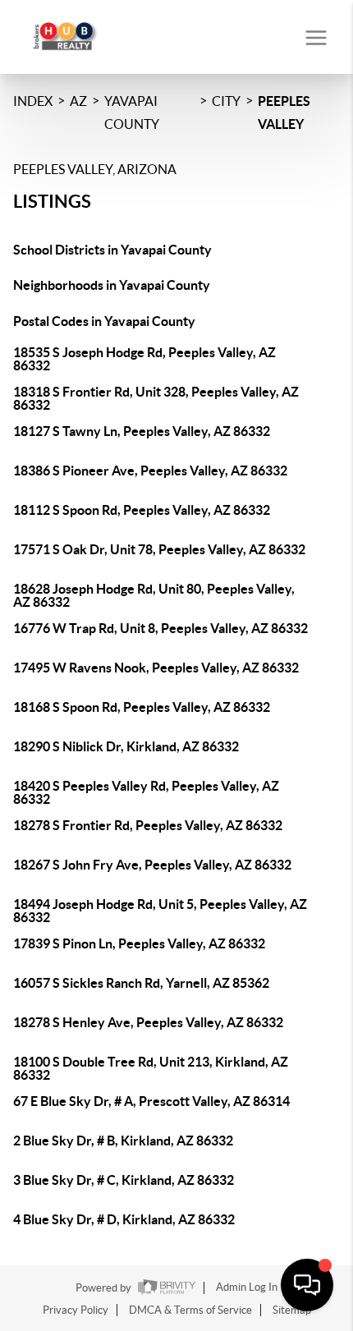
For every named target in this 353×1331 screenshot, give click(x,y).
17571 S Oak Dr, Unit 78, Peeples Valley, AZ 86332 (159, 549)
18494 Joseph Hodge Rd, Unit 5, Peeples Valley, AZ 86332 (160, 910)
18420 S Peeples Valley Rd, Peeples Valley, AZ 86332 (146, 792)
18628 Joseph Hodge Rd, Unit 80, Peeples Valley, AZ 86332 (154, 595)
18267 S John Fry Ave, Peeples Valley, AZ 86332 (152, 864)
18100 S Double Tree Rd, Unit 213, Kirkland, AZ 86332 (150, 1068)
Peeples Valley (284, 112)
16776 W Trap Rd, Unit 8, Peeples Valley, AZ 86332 (160, 628)
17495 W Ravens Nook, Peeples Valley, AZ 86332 (156, 667)
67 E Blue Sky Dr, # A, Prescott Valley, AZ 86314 (151, 1101)
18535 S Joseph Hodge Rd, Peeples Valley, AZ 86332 (144, 359)
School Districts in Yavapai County (112, 249)
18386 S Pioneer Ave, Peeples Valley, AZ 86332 (150, 470)
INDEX (33, 101)
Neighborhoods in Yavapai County (111, 285)
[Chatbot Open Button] (307, 1285)
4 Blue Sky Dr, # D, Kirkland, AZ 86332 (124, 1219)
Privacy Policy (75, 1310)
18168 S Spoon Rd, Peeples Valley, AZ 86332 (141, 707)
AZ (78, 101)
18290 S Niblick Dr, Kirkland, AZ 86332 (126, 746)
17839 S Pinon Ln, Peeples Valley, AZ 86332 (139, 943)
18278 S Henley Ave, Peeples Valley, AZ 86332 (148, 1022)
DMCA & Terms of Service (190, 1310)
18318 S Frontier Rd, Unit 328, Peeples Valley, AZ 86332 (156, 398)
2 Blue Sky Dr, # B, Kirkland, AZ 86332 (123, 1140)
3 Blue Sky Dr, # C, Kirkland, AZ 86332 (123, 1179)
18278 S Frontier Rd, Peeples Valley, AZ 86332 (147, 825)
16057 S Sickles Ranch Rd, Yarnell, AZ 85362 (141, 982)
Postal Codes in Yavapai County (104, 321)
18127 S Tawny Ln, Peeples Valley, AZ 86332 (141, 431)
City (226, 101)
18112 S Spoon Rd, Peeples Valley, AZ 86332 (141, 509)
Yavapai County (131, 112)
